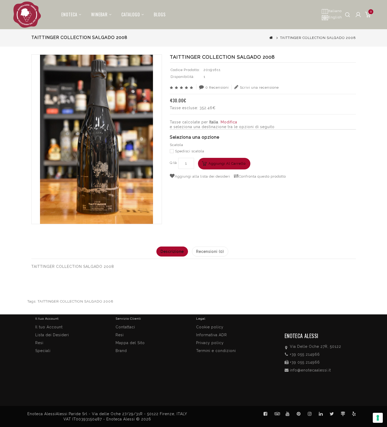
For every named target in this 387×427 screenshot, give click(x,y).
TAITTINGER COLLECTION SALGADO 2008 (75, 301)
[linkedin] (321, 414)
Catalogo (130, 14)
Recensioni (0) (210, 251)
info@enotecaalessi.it (310, 370)
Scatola (176, 145)
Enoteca (69, 14)
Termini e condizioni (216, 351)
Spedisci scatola (189, 151)
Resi (120, 335)
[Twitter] (277, 414)
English (335, 17)
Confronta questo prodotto (262, 176)
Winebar (99, 14)
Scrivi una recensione (259, 87)
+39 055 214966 (305, 354)
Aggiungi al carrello (227, 163)
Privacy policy (210, 343)
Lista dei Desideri (52, 335)
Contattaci (125, 327)
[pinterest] (299, 414)
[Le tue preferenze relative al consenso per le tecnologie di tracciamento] (378, 418)
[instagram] (310, 414)
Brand (121, 351)
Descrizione (172, 251)
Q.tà (173, 163)
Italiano (335, 11)
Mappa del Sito (130, 343)
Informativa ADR (211, 335)
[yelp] (354, 414)
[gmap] (343, 414)
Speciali (43, 351)
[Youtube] (288, 414)
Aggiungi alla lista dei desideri (202, 176)
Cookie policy (210, 327)
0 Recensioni (217, 87)
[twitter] (332, 414)
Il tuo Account (49, 327)
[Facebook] (266, 414)
